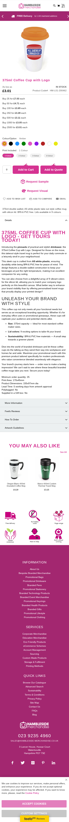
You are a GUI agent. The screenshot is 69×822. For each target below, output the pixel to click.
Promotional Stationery (34, 589)
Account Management (34, 650)
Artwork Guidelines (14, 428)
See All (63, 452)
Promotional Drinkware (34, 581)
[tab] (34, 220)
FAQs (34, 710)
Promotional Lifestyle (34, 613)
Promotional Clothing (34, 617)
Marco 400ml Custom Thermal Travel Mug (47, 485)
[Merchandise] (4, 16)
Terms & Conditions (34, 694)
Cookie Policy (32, 793)
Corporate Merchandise (34, 634)
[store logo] (30, 5)
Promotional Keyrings (34, 601)
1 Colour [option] (8, 156)
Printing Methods (34, 666)
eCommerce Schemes (34, 646)
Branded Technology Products (34, 593)
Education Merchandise (35, 638)
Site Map (34, 702)
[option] (4, 144)
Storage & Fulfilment (34, 662)
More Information (13, 403)
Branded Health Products (34, 605)
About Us (34, 569)
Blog (34, 714)
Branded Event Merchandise (34, 597)
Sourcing (34, 654)
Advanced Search (34, 686)
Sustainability (34, 690)
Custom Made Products (35, 658)
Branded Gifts (35, 609)
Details (8, 220)
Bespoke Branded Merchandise (35, 573)
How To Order (12, 419)
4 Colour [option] (49, 156)
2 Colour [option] (22, 156)
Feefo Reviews (12, 411)
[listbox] (34, 144)
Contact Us (34, 706)
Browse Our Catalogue (34, 682)
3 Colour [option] (35, 156)
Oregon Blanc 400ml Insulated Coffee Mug (16, 485)
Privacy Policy (35, 698)
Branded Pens (34, 585)
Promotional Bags (34, 577)
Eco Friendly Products (34, 642)
